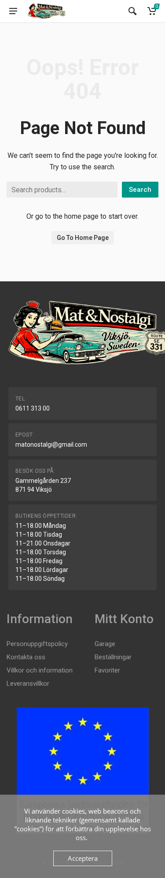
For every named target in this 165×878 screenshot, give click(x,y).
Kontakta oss (26, 657)
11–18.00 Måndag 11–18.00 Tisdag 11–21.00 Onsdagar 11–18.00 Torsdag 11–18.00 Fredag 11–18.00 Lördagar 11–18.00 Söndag (42, 552)
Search (140, 190)
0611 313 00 (32, 408)
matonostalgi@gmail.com (51, 444)
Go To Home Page (83, 237)
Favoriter (107, 670)
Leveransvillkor (28, 683)
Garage (105, 644)
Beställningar (113, 657)
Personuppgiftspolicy (37, 644)
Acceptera (83, 858)
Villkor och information (40, 670)
